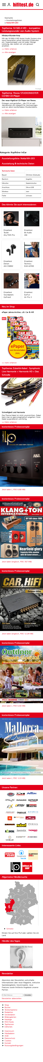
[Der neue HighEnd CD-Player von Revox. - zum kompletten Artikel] (21, 132)
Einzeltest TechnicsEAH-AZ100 (29, 263)
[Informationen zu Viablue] (10, 838)
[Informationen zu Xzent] (21, 837)
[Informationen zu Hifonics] (33, 812)
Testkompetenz (11, 1010)
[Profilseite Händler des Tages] (21, 957)
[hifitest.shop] (27, 871)
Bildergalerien (10, 1017)
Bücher (8, 1007)
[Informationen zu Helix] (21, 813)
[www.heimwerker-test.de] (33, 859)
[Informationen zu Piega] (33, 824)
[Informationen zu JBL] (10, 819)
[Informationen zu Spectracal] (21, 830)
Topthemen (9, 1024)
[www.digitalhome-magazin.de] (10, 859)
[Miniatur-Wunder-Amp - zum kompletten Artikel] (21, 70)
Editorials (8, 1027)
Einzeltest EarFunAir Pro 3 (28, 294)
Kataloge (8, 1019)
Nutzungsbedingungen (14, 1045)
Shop (7, 1005)
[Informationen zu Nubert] (21, 825)
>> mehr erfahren (9, 363)
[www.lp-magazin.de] (16, 871)
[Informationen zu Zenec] (32, 837)
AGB (6, 1036)
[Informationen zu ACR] (11, 794)
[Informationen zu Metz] (30, 818)
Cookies (8, 1040)
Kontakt (8, 1043)
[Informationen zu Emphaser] (33, 800)
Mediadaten (9, 1033)
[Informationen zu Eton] (20, 805)
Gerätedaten (10, 1014)
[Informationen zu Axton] (31, 793)
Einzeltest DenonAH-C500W (8, 263)
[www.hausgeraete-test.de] (21, 859)
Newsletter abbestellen (11, 998)
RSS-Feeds (9, 1022)
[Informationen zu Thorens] (33, 830)
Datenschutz (10, 1038)
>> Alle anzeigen (9, 52)
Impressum (9, 1031)
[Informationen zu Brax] (10, 800)
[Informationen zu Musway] (10, 824)
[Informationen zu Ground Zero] (10, 812)
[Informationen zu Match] (19, 817)
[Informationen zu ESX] (10, 806)
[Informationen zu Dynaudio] (21, 800)
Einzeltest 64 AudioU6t (28, 232)
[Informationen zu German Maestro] (31, 806)
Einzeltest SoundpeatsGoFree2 (9, 294)
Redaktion (9, 1012)
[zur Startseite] (23, 4)
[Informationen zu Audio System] (20, 794)
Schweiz (9, 928)
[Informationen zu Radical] (10, 831)
